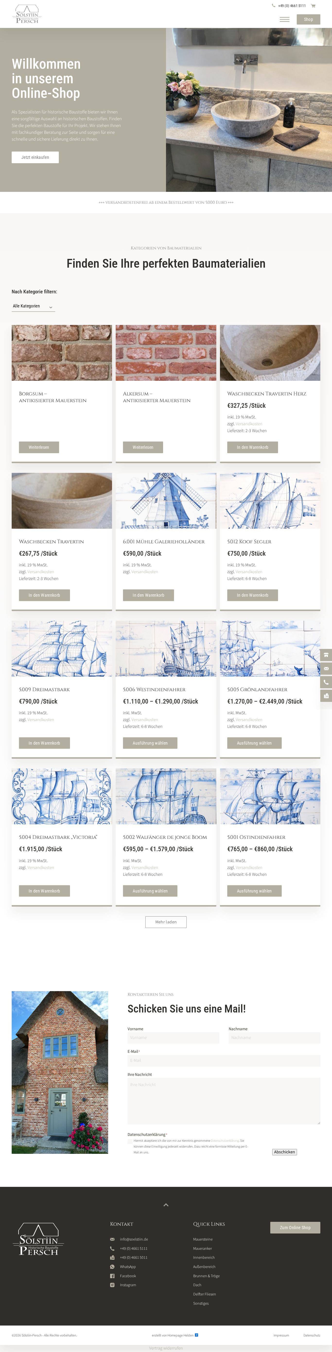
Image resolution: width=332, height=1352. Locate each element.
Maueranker (202, 1248)
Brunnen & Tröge (206, 1276)
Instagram (128, 1285)
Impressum (281, 1335)
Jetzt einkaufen (35, 157)
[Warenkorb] (313, 5)
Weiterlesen (39, 447)
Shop (308, 19)
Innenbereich (204, 1257)
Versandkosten (249, 424)
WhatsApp (128, 1266)
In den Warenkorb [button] (253, 447)
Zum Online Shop (295, 1227)
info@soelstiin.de (134, 1239)
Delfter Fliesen (204, 1294)
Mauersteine (203, 1239)
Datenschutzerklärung (225, 1141)
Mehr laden (166, 922)
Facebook (128, 1276)
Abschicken (284, 1152)
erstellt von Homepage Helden (173, 1335)
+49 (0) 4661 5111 (292, 6)
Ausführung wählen (150, 743)
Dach (197, 1285)
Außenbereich (204, 1266)
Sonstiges (201, 1303)
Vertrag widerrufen (166, 1348)
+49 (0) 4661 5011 (134, 1257)
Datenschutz (312, 1335)
